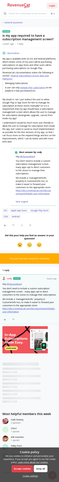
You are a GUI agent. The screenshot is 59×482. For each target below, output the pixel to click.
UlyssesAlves (13, 53)
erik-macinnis (17, 437)
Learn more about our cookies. (33, 462)
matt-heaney (17, 419)
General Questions (14, 22)
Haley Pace (16, 445)
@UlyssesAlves (27, 156)
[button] (3, 6)
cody (9, 278)
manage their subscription (32, 87)
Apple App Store (19, 210)
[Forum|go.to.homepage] (19, 5)
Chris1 (14, 428)
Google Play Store (39, 210)
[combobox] (29, 14)
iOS (5, 210)
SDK (6, 216)
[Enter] (5, 14)
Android (16, 216)
